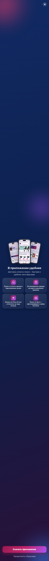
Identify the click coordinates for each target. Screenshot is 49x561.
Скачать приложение (24, 549)
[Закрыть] (44, 4)
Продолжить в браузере (24, 556)
